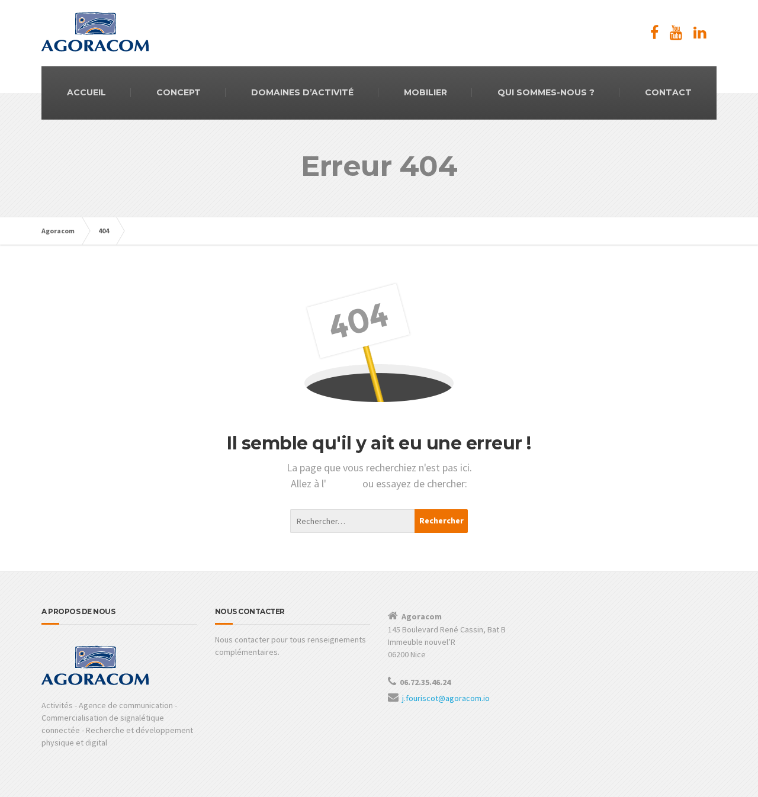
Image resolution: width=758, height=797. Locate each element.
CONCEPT (178, 92)
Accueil (344, 483)
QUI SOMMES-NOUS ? (546, 92)
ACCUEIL (86, 92)
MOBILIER (425, 92)
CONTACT (668, 92)
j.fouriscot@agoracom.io (446, 698)
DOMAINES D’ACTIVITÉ (302, 92)
